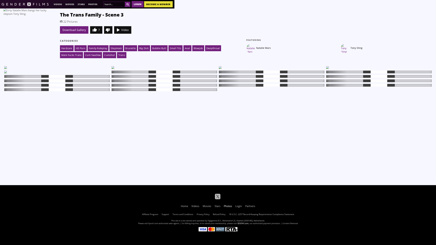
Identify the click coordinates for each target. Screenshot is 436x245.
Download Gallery (74, 30)
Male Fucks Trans (71, 55)
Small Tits (175, 48)
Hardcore (66, 48)
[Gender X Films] (25, 4)
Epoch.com (153, 223)
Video (125, 30)
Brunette (130, 48)
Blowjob (198, 48)
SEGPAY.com (242, 223)
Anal (187, 48)
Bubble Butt (159, 48)
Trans (121, 55)
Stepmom (116, 48)
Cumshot (109, 55)
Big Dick (144, 48)
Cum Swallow (93, 55)
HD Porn (80, 48)
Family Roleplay (98, 48)
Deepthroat (213, 48)
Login (138, 4)
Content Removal (290, 223)
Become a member (158, 4)
